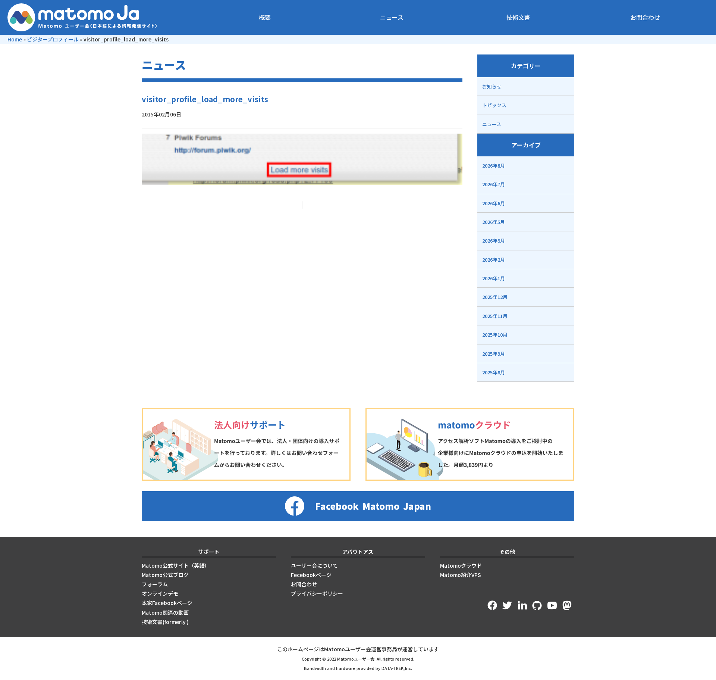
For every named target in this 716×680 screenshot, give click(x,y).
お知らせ (492, 86)
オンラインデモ (160, 593)
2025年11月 (495, 315)
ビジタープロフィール (53, 39)
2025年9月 (493, 353)
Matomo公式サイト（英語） (176, 565)
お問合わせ (645, 17)
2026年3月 (493, 240)
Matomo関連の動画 (165, 612)
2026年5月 (493, 221)
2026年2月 (493, 259)
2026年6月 (493, 203)
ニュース (391, 17)
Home (14, 39)
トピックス (494, 105)
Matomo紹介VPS (460, 574)
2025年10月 (495, 334)
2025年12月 (495, 296)
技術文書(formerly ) (165, 622)
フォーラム (155, 584)
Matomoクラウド (461, 565)
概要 (265, 17)
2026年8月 (493, 165)
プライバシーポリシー (317, 593)
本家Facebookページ (167, 602)
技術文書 (518, 17)
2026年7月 (493, 184)
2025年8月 (493, 372)
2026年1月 (493, 278)
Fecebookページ (311, 574)
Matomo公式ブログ (165, 574)
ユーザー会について (314, 565)
